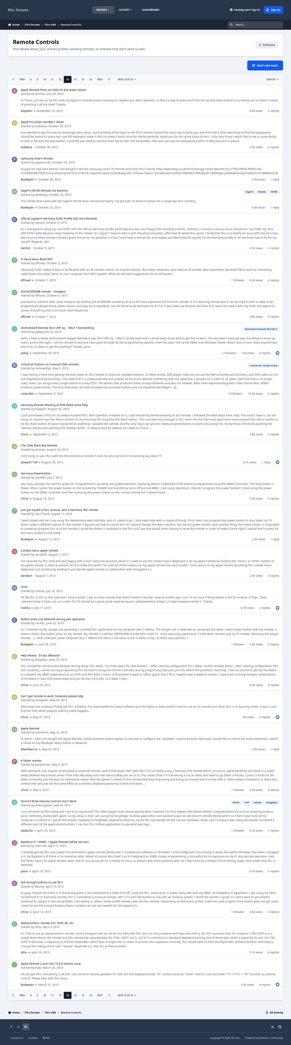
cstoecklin (27, 393)
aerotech (41, 554)
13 (67, 79)
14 (75, 79)
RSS (47, 1038)
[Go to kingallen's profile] (14, 656)
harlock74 (41, 732)
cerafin (39, 623)
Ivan (38, 967)
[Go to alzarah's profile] (14, 446)
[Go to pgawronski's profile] (14, 159)
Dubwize (41, 126)
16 (90, 79)
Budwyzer (27, 179)
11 (52, 79)
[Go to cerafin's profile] (14, 620)
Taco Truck (42, 514)
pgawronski (43, 162)
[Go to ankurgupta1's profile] (14, 802)
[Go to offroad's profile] (14, 260)
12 (60, 79)
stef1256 (41, 846)
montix (39, 591)
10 (44, 79)
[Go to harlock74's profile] (14, 729)
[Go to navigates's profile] (14, 697)
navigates (41, 700)
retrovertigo (43, 368)
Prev (22, 79)
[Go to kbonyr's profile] (14, 883)
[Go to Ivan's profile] (14, 964)
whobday (41, 195)
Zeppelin (26, 111)
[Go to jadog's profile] (14, 329)
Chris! (25, 434)
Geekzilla (27, 830)
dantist (40, 223)
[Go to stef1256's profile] (14, 843)
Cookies (33, 1038)
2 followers (229, 353)
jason (24, 871)
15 (83, 79)
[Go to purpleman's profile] (14, 761)
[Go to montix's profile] (14, 588)
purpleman (42, 764)
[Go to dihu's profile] (14, 924)
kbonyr (39, 886)
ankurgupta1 (43, 805)
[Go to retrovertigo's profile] (14, 365)
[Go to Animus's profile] (14, 91)
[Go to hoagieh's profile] (14, 406)
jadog (39, 332)
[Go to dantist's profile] (14, 219)
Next (100, 79)
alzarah (40, 449)
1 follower (237, 280)
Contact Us (16, 1038)
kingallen (41, 659)
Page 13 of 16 (125, 79)
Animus (40, 94)
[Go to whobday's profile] (14, 191)
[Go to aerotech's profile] (14, 551)
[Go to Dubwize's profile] (14, 123)
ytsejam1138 (29, 462)
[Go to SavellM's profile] (14, 474)
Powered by (264, 1038)
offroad (40, 263)
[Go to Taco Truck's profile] (14, 511)
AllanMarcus (29, 749)
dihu (38, 927)
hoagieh (40, 409)
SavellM (40, 477)
